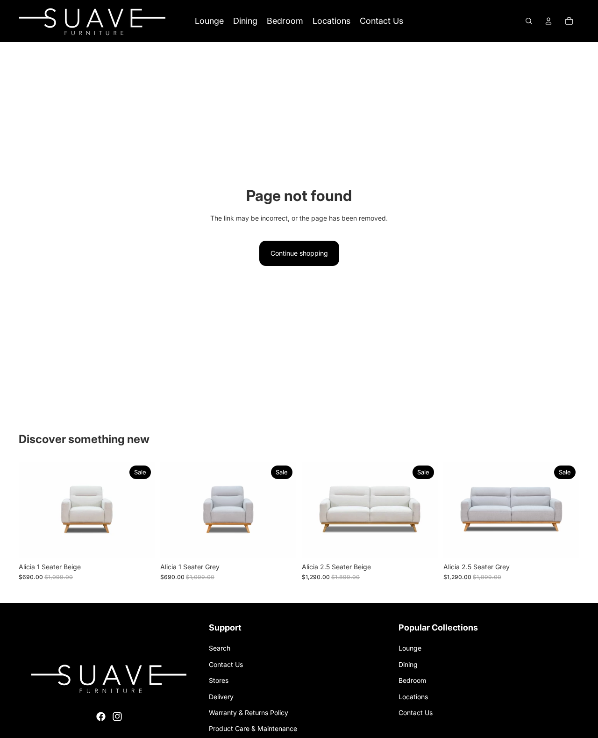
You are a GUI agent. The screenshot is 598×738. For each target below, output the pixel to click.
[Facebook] (101, 716)
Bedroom (412, 680)
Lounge (410, 648)
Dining (408, 664)
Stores (218, 680)
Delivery (221, 697)
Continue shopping (299, 253)
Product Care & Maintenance (253, 728)
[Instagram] (117, 716)
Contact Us (226, 664)
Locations (413, 697)
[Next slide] (141, 510)
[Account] (548, 21)
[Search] (529, 21)
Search (219, 648)
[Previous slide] (33, 510)
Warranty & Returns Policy (248, 713)
